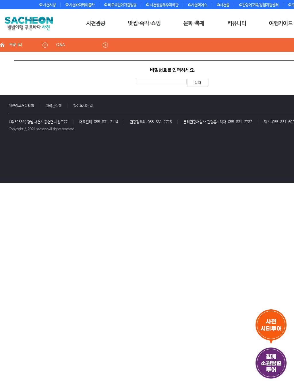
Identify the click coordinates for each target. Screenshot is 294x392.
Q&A (60, 44)
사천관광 (95, 23)
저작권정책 (53, 106)
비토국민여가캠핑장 (121, 5)
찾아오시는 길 (83, 106)
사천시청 (49, 5)
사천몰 (224, 5)
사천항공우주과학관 (163, 5)
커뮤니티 (236, 23)
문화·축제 (193, 23)
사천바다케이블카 (81, 5)
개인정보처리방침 (21, 106)
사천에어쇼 (199, 5)
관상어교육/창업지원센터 (260, 5)
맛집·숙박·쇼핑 (144, 23)
